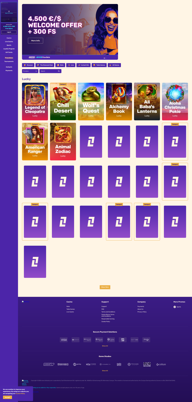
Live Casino (70, 312)
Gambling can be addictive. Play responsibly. (43, 387)
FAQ (103, 309)
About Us (140, 309)
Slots (68, 306)
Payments (141, 306)
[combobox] (30, 71)
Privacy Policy (142, 312)
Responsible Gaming (108, 319)
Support (104, 306)
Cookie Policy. (20, 393)
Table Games (70, 309)
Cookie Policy (106, 321)
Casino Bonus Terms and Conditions (108, 315)
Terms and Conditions (108, 312)
